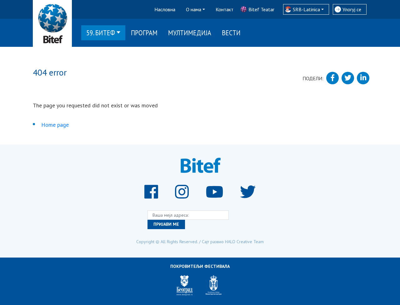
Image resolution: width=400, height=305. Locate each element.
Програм (144, 32)
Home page (55, 124)
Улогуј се (351, 9)
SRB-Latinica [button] (306, 9)
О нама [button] (193, 9)
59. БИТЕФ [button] (100, 32)
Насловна (164, 9)
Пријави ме (166, 224)
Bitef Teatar (261, 9)
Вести (231, 32)
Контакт (224, 9)
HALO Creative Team (244, 241)
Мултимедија (189, 32)
